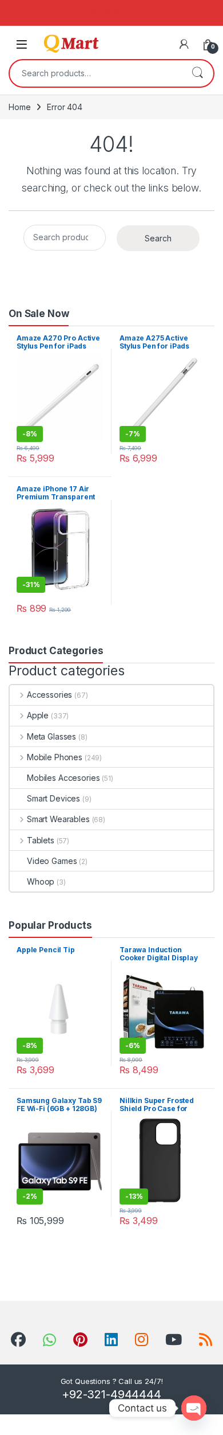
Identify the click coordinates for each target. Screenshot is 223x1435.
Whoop (40, 881)
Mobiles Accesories (63, 778)
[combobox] (95, 73)
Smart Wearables (58, 819)
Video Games (52, 861)
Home (19, 107)
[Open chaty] (193, 1408)
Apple (38, 715)
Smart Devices (53, 798)
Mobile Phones (54, 757)
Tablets (40, 840)
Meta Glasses (51, 736)
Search (197, 73)
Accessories (49, 694)
